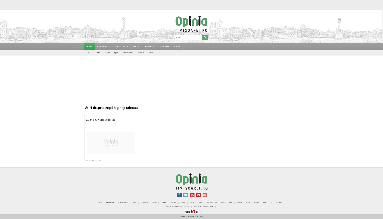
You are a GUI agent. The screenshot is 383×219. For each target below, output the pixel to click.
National (141, 52)
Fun (264, 202)
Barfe (200, 202)
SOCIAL (136, 46)
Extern (150, 52)
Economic (144, 202)
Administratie (123, 202)
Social (134, 202)
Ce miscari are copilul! (100, 119)
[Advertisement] (191, 78)
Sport (116, 52)
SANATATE (150, 46)
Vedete (256, 202)
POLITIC (177, 46)
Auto (230, 202)
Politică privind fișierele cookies (177, 206)
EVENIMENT (102, 46)
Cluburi (279, 202)
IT (271, 202)
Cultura (97, 52)
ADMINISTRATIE (120, 46)
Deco (248, 202)
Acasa (89, 46)
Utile (88, 52)
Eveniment (110, 202)
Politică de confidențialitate (203, 206)
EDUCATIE (164, 46)
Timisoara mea (128, 52)
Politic (154, 202)
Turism (107, 52)
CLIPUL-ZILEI (95, 160)
